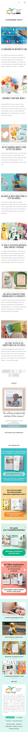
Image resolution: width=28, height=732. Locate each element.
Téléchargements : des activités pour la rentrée (14, 656)
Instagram (7, 437)
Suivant (15, 375)
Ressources (19, 47)
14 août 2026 (14, 678)
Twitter (24, 437)
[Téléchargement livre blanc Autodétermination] (14, 540)
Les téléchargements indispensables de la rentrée (14, 676)
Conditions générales (14, 728)
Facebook (3, 437)
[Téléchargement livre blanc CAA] (14, 503)
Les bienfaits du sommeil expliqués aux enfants (14, 617)
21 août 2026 (14, 619)
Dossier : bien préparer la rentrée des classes (14, 637)
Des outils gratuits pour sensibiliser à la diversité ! (14, 295)
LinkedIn (16, 437)
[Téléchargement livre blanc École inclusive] (14, 578)
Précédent (6, 371)
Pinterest (12, 437)
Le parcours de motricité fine (14, 49)
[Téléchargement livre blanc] (14, 465)
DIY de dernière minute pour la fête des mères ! (14, 148)
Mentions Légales (10, 724)
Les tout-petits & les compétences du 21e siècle (14, 344)
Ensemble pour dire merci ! (14, 98)
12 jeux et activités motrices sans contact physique (14, 246)
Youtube (20, 437)
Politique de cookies (17, 726)
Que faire (23, 243)
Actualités (13, 145)
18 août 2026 (14, 638)
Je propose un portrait (14, 426)
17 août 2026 (14, 658)
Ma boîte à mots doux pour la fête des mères (14, 197)
